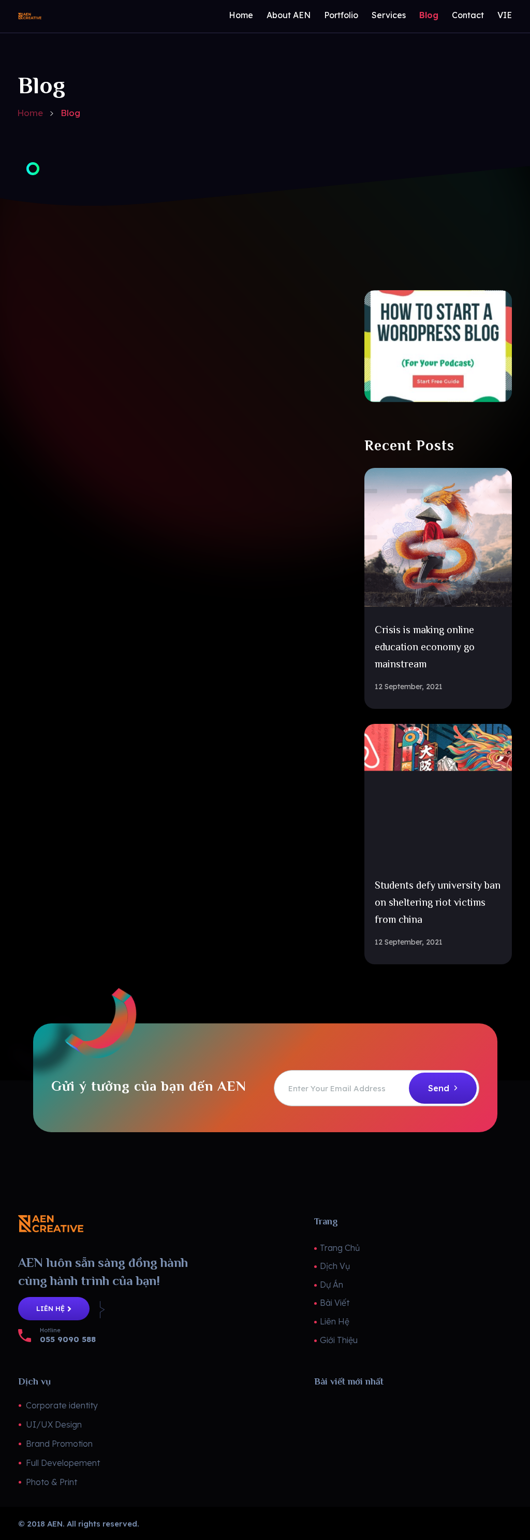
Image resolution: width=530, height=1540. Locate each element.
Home (30, 112)
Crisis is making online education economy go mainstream (425, 646)
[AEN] (62, 16)
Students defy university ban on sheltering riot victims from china (437, 902)
